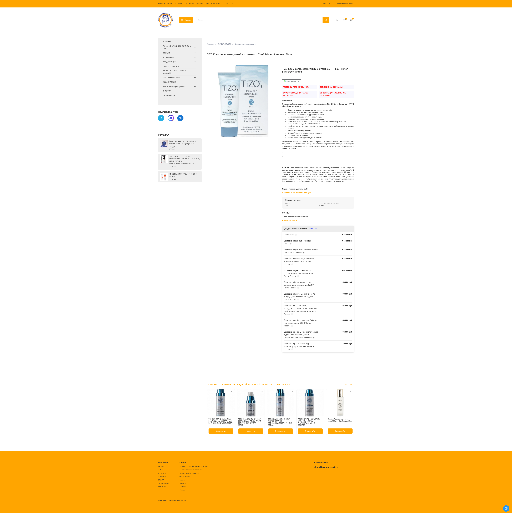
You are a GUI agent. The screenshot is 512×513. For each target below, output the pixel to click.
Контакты (182, 483)
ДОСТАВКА (190, 4)
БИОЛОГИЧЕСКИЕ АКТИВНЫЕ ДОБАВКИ (174, 72)
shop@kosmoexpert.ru (345, 4)
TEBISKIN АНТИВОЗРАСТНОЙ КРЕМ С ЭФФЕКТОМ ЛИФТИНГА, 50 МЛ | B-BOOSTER (309, 422)
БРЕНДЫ (166, 53)
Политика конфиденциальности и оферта (194, 466)
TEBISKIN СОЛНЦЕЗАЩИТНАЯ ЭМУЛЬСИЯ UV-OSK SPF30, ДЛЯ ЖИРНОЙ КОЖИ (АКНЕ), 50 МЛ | (221, 421)
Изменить (312, 228)
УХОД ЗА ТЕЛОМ (169, 82)
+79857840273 (327, 4)
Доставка (182, 487)
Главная (210, 44)
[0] (344, 19)
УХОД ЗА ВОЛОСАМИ (171, 77)
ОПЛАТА (200, 4)
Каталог (188, 20)
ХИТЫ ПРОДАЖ (169, 95)
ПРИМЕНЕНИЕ (169, 57)
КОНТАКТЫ (179, 4)
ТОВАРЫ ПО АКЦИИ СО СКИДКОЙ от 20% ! (177, 47)
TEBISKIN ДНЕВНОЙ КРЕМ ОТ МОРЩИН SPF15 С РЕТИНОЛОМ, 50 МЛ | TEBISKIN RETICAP (280, 422)
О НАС (169, 4)
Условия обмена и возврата (189, 473)
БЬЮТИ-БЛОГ (228, 4)
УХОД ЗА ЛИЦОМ (224, 44)
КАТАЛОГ (161, 4)
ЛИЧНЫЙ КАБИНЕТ (212, 4)
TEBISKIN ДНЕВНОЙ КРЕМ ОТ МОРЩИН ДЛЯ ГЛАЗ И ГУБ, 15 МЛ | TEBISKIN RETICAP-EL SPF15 (249, 422)
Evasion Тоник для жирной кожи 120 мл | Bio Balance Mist (339, 420)
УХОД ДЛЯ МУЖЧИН (171, 66)
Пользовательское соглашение (190, 470)
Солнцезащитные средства (245, 44)
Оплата (182, 490)
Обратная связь (185, 477)
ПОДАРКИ (167, 91)
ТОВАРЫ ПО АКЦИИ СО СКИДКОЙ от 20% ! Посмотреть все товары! (248, 384)
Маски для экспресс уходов (174, 86)
